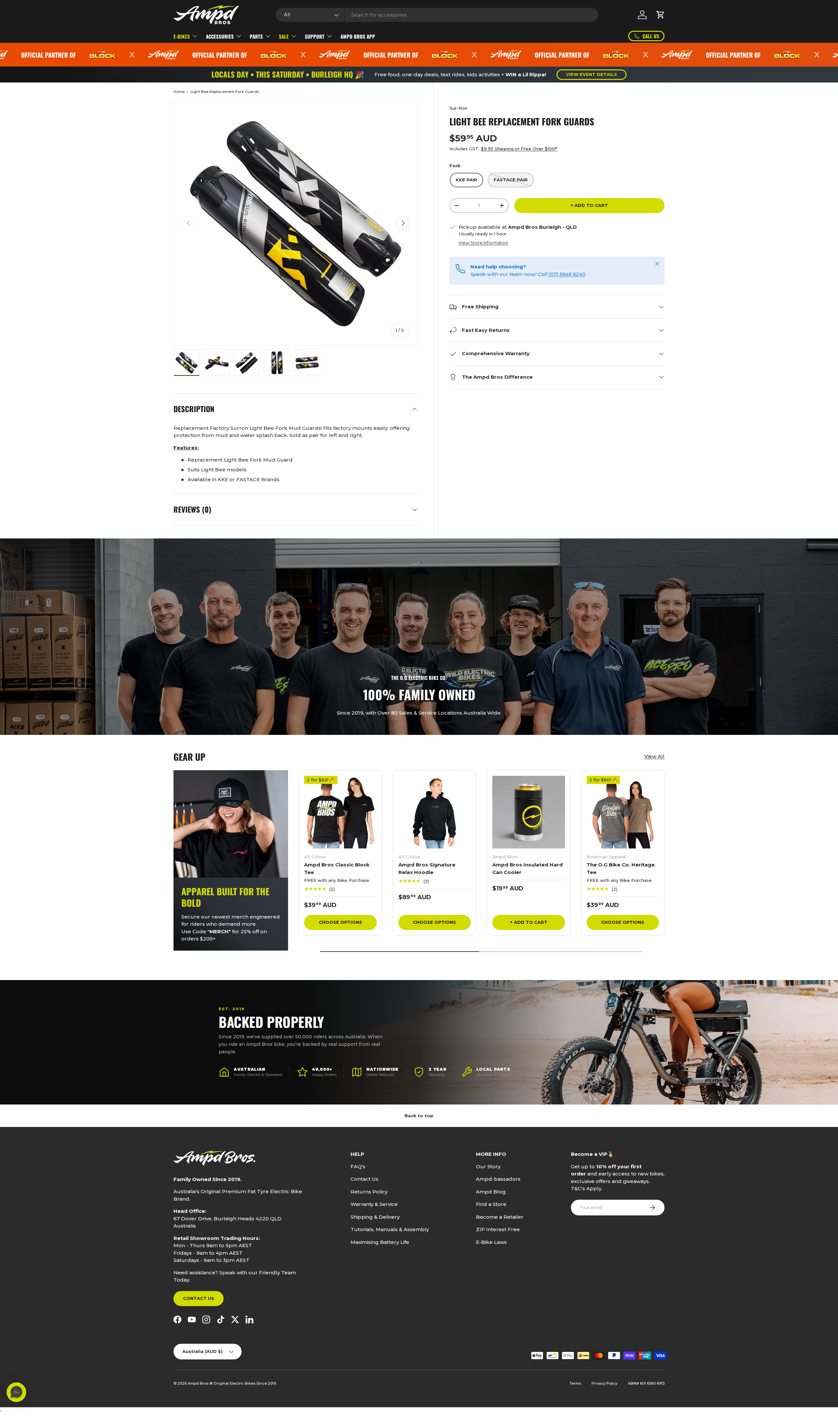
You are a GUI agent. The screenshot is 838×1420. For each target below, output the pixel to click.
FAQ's (358, 1166)
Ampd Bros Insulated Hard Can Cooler (527, 868)
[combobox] (437, 15)
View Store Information (483, 242)
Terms (575, 1383)
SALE (284, 36)
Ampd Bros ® (200, 1383)
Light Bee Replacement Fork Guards (225, 91)
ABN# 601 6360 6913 (646, 1383)
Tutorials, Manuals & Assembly (390, 1229)
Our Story (488, 1166)
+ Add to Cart (589, 205)
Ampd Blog (491, 1192)
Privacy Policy (604, 1383)
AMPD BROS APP (357, 36)
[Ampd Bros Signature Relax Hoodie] (434, 812)
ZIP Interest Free (498, 1229)
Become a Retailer (499, 1217)
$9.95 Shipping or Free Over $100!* (519, 148)
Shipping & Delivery (375, 1217)
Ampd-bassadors (498, 1179)
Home (179, 91)
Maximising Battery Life (380, 1242)
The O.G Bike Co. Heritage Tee (621, 868)
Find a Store (491, 1204)
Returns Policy (369, 1192)
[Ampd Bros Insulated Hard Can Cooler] (528, 812)
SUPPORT (314, 36)
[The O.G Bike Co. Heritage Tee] (623, 812)
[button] (660, 15)
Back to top (419, 1115)
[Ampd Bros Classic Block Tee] (340, 812)
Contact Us (198, 1298)
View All (654, 756)
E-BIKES (181, 36)
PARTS (256, 36)
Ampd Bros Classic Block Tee (337, 868)
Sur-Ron (458, 108)
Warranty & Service (374, 1204)
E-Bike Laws (491, 1242)
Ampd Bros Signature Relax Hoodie (426, 868)
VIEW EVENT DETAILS (591, 74)
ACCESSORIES (220, 36)
